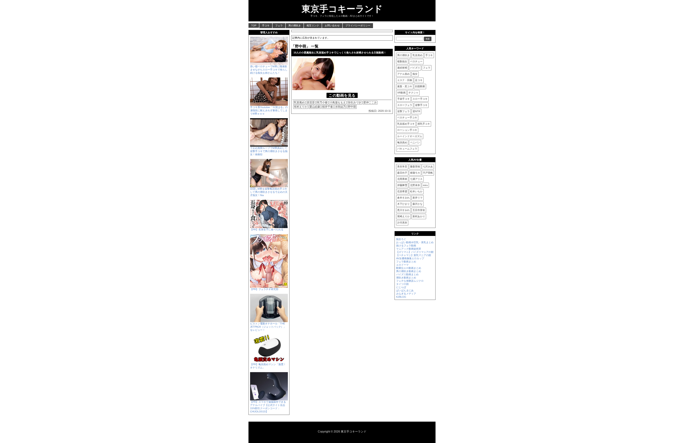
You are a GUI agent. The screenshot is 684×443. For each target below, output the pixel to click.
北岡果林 (402, 179)
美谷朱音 (402, 166)
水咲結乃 (340, 106)
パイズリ (415, 67)
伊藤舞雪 (402, 185)
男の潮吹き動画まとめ (408, 271)
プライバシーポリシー (357, 25)
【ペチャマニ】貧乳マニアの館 (413, 255)
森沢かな (418, 203)
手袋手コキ (403, 98)
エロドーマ (402, 264)
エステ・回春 (404, 80)
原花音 (311, 102)
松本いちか (416, 191)
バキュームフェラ (407, 148)
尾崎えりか (403, 216)
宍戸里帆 (428, 172)
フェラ (279, 25)
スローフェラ (404, 105)
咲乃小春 (322, 102)
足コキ (419, 80)
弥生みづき (354, 102)
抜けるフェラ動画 (406, 245)
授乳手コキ (424, 123)
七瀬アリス (416, 179)
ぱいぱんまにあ (405, 290)
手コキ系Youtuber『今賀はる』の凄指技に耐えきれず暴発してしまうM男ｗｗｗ (269, 110)
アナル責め (403, 73)
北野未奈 (415, 185)
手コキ (266, 25)
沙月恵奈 (402, 222)
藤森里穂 (415, 166)
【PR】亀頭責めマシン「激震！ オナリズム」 (268, 366)
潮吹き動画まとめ (406, 277)
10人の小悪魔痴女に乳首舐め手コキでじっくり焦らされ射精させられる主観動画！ (340, 52)
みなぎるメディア (406, 293)
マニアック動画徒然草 (408, 248)
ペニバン (415, 142)
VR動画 (401, 92)
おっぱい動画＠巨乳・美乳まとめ (415, 242)
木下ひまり (403, 203)
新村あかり (419, 216)
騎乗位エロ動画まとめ (408, 268)
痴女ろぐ (401, 239)
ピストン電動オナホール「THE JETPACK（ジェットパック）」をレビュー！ (268, 326)
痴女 (415, 73)
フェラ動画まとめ (406, 261)
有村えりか (300, 106)
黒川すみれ (403, 210)
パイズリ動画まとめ (407, 274)
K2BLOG (401, 296)
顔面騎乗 (420, 86)
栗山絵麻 (314, 106)
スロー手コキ (420, 98)
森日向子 (402, 172)
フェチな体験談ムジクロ (410, 280)
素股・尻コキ (404, 86)
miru (425, 185)
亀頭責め (402, 142)
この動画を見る (342, 95)
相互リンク (313, 25)
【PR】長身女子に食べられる (266, 229)
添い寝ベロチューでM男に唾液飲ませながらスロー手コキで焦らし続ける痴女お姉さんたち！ (268, 69)
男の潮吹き (294, 25)
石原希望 (402, 191)
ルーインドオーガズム (409, 136)
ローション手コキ (407, 130)
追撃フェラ (403, 111)
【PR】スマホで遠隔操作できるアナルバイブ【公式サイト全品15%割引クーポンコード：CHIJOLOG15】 (268, 406)
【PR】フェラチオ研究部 (264, 289)
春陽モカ (415, 172)
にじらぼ (401, 287)
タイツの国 (402, 284)
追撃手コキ (421, 105)
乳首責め (299, 102)
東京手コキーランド (342, 9)
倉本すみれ (403, 197)
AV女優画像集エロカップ (410, 258)
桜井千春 (327, 106)
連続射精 (402, 67)
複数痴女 (402, 61)
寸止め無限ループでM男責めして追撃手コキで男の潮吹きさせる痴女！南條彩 (268, 151)
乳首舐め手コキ (406, 123)
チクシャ (413, 92)
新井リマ (418, 197)
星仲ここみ (370, 102)
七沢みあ (428, 166)
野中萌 (352, 106)
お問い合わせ (332, 25)
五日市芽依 (419, 210)
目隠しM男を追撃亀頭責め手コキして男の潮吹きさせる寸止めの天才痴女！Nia (268, 192)
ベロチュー (416, 61)
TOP (253, 25)
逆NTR (416, 111)
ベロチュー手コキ (407, 117)
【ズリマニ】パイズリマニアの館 (415, 252)
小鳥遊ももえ (338, 102)
